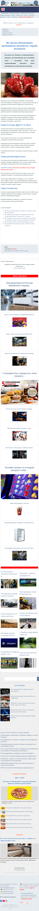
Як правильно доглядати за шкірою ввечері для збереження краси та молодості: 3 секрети (19, 215)
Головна (10, 23)
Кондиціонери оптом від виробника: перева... (19, 284)
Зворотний (5, 891)
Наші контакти (5, 884)
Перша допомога (8, 35)
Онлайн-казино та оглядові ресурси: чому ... (19, 468)
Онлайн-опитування (27, 893)
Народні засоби (7, 33)
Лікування (6, 31)
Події (12, 15)
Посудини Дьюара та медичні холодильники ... (19, 522)
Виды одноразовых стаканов (19, 503)
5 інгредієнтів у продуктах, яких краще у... (19, 374)
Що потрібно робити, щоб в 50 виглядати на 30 (19, 222)
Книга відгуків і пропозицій (28, 895)
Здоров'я (3, 17)
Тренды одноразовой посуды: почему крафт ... (20, 811)
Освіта (26, 15)
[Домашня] (2, 10)
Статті (16, 23)
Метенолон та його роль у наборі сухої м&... (19, 448)
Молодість (21, 251)
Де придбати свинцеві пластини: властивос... (19, 548)
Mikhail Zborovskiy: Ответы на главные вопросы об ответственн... (22, 711)
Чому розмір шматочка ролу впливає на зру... (19, 827)
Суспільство (19, 15)
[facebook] (1, 901)
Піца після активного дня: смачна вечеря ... (19, 823)
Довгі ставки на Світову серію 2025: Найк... (19, 334)
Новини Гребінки (15, 13)
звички (10, 251)
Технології (15, 17)
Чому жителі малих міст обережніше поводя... (19, 353)
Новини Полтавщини (27, 13)
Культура (31, 15)
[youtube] (4, 901)
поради (15, 251)
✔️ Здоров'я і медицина (26, 23)
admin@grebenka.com (8, 888)
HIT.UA (22, 902)
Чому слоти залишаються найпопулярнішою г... (19, 314)
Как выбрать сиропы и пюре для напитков (19, 819)
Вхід (23, 268)
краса (26, 251)
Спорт (8, 17)
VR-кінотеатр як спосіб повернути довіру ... (19, 409)
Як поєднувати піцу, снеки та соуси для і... (18, 815)
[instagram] (6, 901)
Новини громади (5, 15)
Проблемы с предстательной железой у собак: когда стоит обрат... (23, 704)
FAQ (22, 897)
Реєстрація (17, 268)
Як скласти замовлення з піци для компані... (19, 808)
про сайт (10, 893)
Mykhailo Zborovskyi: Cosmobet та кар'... (19, 428)
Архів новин (5, 13)
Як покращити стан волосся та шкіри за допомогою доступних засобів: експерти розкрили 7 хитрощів (20, 219)
